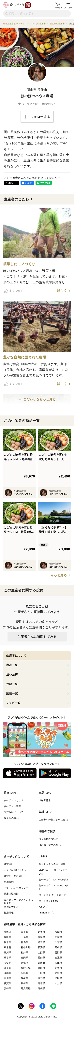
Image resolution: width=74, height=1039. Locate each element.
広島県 (24, 973)
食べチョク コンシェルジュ (54, 879)
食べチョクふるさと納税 (52, 864)
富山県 (58, 947)
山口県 (41, 973)
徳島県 (58, 973)
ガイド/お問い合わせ (15, 870)
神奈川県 (26, 947)
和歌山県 (26, 968)
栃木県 (7, 942)
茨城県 (58, 937)
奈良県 (7, 968)
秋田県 (7, 937)
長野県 (58, 952)
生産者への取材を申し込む (53, 819)
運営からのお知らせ (15, 876)
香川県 (7, 978)
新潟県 (41, 947)
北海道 (7, 932)
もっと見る (59, 575)
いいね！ (16, 290)
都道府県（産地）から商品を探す (25, 924)
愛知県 (41, 957)
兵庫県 (58, 962)
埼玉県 (41, 942)
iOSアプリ (44, 906)
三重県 (58, 957)
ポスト (11, 183)
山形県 (24, 937)
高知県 (41, 978)
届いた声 (12, 674)
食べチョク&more (48, 900)
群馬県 (24, 942)
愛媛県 (24, 978)
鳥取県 (41, 968)
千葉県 (58, 942)
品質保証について (13, 812)
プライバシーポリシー (16, 887)
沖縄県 (41, 988)
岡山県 (7, 973)
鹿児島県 (26, 988)
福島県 (41, 937)
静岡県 (24, 957)
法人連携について (48, 839)
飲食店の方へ (11, 818)
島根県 (58, 968)
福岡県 (58, 978)
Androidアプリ (47, 912)
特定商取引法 (11, 893)
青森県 (24, 932)
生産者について (16, 655)
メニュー (68, 8)
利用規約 (9, 882)
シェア (28, 183)
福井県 (24, 952)
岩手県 (41, 932)
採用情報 (9, 912)
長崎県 (24, 983)
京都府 (24, 962)
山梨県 (41, 952)
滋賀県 (7, 962)
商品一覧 (12, 665)
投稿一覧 (12, 683)
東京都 (7, 947)
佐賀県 (7, 983)
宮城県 (58, 932)
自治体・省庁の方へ (50, 845)
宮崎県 (7, 988)
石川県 (7, 952)
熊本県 (41, 983)
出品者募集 (45, 800)
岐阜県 (7, 957)
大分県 (58, 983)
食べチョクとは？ (13, 800)
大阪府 (41, 962)
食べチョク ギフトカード (52, 895)
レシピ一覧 (13, 702)
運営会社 (9, 864)
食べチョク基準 (12, 806)
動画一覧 (12, 693)
